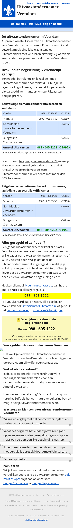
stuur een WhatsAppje (47, 310)
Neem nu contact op (38, 285)
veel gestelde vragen (47, 3)
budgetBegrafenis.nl (45, 483)
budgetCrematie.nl (15, 483)
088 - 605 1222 (42, 328)
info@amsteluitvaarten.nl (40, 306)
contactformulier (18, 310)
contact (66, 3)
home (30, 3)
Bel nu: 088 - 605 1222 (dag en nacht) (36, 24)
